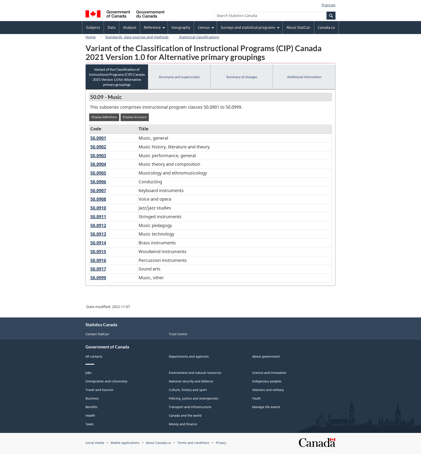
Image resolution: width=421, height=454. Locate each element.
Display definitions (104, 117)
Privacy (221, 443)
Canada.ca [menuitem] (326, 27)
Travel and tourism (99, 390)
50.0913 (98, 234)
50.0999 (98, 278)
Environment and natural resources (195, 373)
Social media (95, 443)
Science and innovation (269, 373)
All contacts (94, 356)
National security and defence (191, 381)
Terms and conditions (193, 443)
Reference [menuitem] (152, 27)
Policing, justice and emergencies (193, 398)
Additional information (304, 77)
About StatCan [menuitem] (298, 27)
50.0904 (98, 164)
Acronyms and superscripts (179, 77)
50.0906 (98, 182)
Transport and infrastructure (190, 407)
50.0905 (98, 173)
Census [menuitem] (204, 27)
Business (92, 398)
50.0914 (98, 243)
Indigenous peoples (267, 381)
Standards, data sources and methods (137, 37)
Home (91, 37)
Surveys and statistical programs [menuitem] (248, 27)
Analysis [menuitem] (129, 27)
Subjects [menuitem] (93, 27)
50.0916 (98, 260)
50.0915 (98, 251)
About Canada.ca (158, 443)
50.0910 (98, 208)
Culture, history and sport (188, 390)
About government (266, 356)
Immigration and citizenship (106, 381)
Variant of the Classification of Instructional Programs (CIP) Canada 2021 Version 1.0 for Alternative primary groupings (117, 76)
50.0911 (98, 217)
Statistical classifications (198, 37)
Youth (256, 398)
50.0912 (98, 225)
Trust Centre (178, 334)
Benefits (92, 407)
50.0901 (98, 138)
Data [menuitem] (112, 27)
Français (328, 5)
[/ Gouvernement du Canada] (125, 14)
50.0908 (98, 199)
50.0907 (98, 190)
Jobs (89, 373)
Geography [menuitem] (180, 27)
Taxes (90, 424)
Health (90, 415)
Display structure (134, 117)
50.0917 (98, 269)
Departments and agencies (189, 356)
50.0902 (98, 147)
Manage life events (266, 407)
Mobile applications (125, 443)
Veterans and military (268, 390)
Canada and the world (185, 415)
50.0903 (98, 156)
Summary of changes (241, 77)
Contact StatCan (97, 334)
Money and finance (183, 424)
